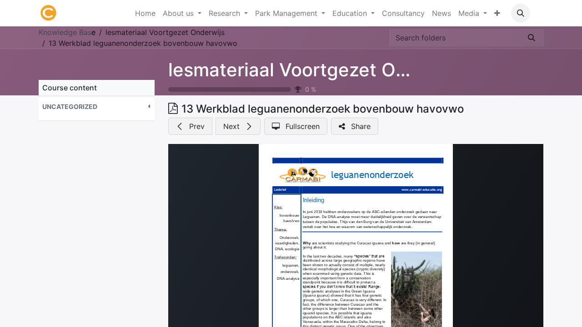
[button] (520, 13)
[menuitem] (145, 13)
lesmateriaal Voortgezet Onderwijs (318, 70)
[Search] (531, 37)
